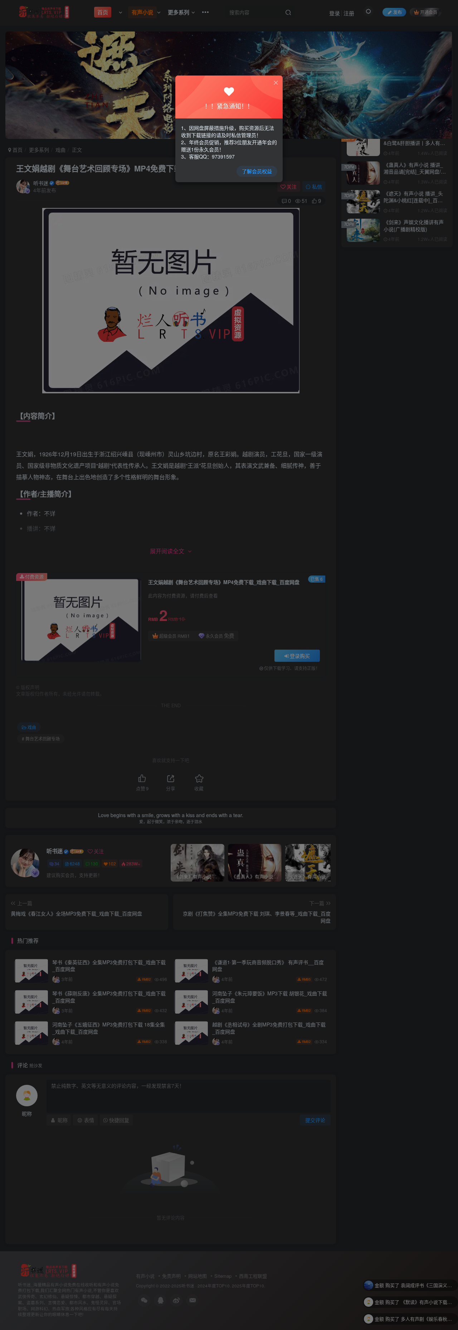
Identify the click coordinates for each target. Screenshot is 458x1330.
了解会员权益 (257, 171)
